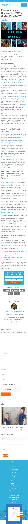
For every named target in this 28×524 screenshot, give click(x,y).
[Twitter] (6, 1)
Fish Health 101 (14, 494)
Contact (14, 502)
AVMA (21, 51)
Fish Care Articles (14, 485)
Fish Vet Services (14, 469)
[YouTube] (8, 1)
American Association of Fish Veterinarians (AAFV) (15, 251)
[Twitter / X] (14, 322)
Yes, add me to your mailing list (8, 384)
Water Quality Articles (14, 497)
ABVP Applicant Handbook (7, 212)
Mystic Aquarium (8, 85)
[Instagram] (4, 1)
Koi (14, 478)
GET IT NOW (20, 516)
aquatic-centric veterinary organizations (9, 245)
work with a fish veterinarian (19, 50)
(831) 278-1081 (14, 504)
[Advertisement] (14, 343)
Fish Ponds (14, 487)
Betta (14, 476)
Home (14, 465)
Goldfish (14, 475)
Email (4, 449)
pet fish (18, 221)
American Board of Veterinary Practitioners (10, 54)
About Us (14, 466)
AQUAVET (12, 82)
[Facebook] (2, 1)
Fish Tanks (14, 488)
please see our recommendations (10, 110)
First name (5, 443)
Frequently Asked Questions (14, 468)
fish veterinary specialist (19, 225)
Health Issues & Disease (14, 495)
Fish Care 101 (14, 483)
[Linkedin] (16, 322)
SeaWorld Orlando (11, 84)
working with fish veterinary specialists (15, 57)
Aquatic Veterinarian (4, 20)
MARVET (18, 82)
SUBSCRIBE (14, 282)
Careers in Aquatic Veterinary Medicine (17, 263)
